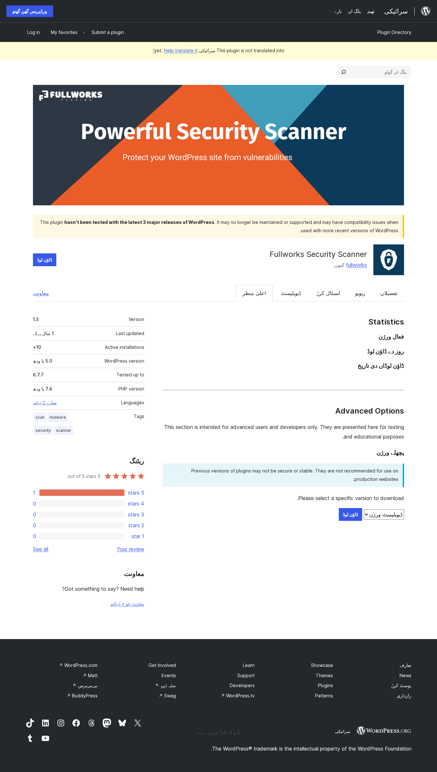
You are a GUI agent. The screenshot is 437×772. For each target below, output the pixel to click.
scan (40, 417)
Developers (242, 685)
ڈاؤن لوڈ (44, 259)
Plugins (325, 685)
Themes (324, 675)
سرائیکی (342, 731)
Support (246, 675)
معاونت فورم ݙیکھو (127, 603)
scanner (63, 430)
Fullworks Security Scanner (318, 254)
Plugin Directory (394, 32)
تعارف (405, 665)
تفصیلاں (388, 293)
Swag (167, 695)
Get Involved (162, 665)
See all (40, 549)
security (43, 430)
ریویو (360, 293)
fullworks (356, 265)
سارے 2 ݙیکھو (45, 402)
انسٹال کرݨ (328, 293)
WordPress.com (78, 665)
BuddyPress (82, 695)
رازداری (404, 695)
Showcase (322, 665)
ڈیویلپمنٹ (291, 293)
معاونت (41, 293)
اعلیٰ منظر (254, 293)
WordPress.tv (238, 695)
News (405, 675)
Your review (130, 549)
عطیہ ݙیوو (165, 685)
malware (58, 417)
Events (169, 675)
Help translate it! (175, 50)
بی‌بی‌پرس (85, 685)
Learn (249, 665)
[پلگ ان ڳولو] (343, 72)
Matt (90, 675)
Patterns (324, 695)
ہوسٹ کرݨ (401, 685)
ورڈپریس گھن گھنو (29, 11)
